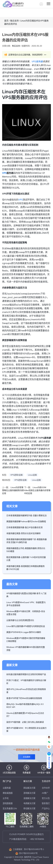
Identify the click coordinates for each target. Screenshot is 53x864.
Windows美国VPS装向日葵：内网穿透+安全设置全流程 (25, 612)
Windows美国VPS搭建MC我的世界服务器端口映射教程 (25, 639)
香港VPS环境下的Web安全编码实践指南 (24, 698)
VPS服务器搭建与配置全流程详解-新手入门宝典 (26, 595)
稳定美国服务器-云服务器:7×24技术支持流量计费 (26, 558)
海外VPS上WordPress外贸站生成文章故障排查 (26, 690)
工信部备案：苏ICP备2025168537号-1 (28, 849)
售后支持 (14, 20)
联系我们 (46, 803)
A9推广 (45, 793)
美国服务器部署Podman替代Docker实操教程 (26, 521)
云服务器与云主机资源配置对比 (20, 620)
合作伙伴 (46, 788)
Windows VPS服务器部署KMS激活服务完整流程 (25, 648)
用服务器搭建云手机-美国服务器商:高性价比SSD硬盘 (25, 549)
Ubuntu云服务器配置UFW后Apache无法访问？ (25, 714)
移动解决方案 (29, 808)
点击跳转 (26, 757)
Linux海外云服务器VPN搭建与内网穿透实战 (25, 626)
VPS (4, 172)
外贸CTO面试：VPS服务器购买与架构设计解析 (26, 681)
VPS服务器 (37, 61)
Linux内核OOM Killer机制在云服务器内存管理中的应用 (37, 490)
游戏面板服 (8, 803)
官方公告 (46, 798)
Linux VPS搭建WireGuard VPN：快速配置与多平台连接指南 (26, 603)
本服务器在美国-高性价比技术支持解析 (23, 533)
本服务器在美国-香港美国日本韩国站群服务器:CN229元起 (25, 567)
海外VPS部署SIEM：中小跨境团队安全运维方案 (26, 729)
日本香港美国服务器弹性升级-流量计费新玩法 (26, 515)
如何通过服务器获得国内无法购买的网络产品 (26, 674)
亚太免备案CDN (10, 808)
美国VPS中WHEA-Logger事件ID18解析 (23, 632)
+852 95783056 (37, 839)
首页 (6, 20)
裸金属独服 (8, 793)
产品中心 (46, 808)
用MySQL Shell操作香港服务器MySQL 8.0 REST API (25, 705)
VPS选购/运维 (16, 475)
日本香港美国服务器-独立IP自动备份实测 (24, 527)
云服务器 (7, 788)
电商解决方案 (29, 803)
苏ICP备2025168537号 (28, 853)
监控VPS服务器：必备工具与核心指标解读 (25, 722)
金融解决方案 (29, 798)
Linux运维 (32, 475)
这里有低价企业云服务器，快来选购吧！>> (27, 55)
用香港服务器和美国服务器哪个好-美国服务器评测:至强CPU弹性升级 (26, 540)
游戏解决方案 (29, 793)
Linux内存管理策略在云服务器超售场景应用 (13, 490)
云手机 (6, 798)
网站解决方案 (29, 788)
